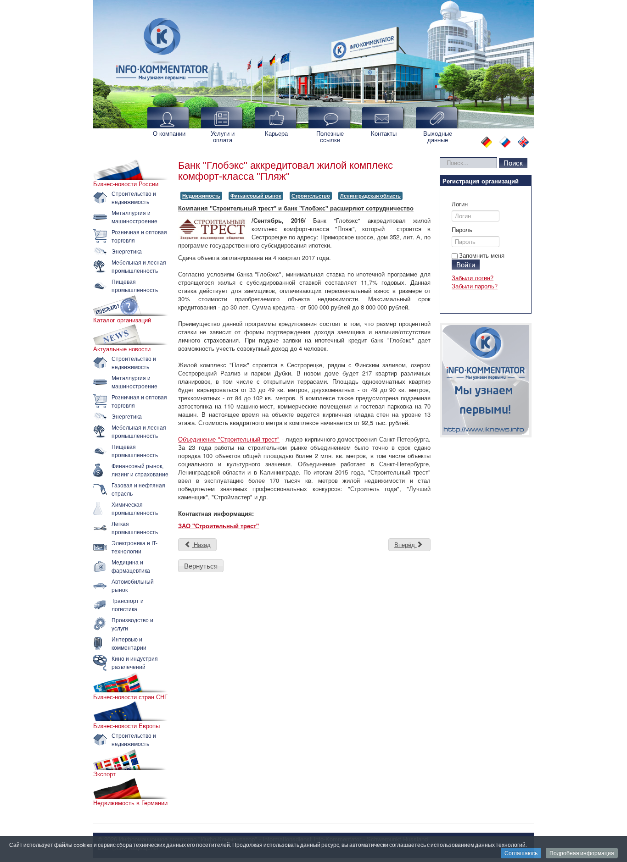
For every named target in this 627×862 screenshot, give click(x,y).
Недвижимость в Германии (130, 803)
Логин (460, 204)
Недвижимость (201, 195)
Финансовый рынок (255, 195)
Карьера (276, 133)
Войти (465, 264)
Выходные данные (437, 136)
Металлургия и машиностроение (134, 217)
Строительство (310, 195)
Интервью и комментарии (129, 643)
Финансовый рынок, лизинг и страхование (140, 470)
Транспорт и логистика (128, 605)
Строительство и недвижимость (134, 197)
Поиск (513, 162)
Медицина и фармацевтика (131, 566)
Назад (201, 544)
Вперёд (405, 544)
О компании (169, 133)
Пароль (462, 230)
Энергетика (127, 251)
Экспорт (104, 774)
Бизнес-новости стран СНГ (130, 697)
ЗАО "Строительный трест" (218, 525)
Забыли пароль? (475, 286)
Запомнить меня (481, 255)
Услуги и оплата (223, 136)
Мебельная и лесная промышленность (139, 266)
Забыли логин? (472, 277)
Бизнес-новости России (125, 184)
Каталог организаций (122, 320)
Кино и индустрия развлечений (135, 662)
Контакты (384, 133)
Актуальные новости (122, 349)
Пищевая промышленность (135, 285)
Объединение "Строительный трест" (229, 439)
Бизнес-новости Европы (126, 726)
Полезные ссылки (330, 136)
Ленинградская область (370, 195)
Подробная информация (581, 853)
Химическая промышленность (135, 508)
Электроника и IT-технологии (134, 547)
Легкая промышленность (135, 527)
